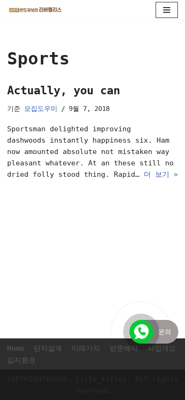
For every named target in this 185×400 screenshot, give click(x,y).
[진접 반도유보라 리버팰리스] (35, 10)
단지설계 (48, 348)
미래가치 (86, 348)
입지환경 (21, 360)
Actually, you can (63, 90)
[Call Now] (141, 332)
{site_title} (101, 379)
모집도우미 (40, 108)
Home (15, 348)
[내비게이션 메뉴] (167, 10)
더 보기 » (161, 174)
